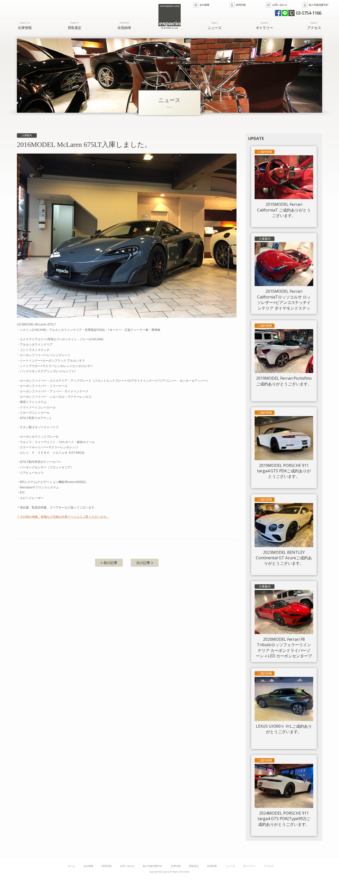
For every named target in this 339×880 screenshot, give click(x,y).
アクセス (314, 25)
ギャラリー (264, 25)
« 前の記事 (109, 562)
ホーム (71, 866)
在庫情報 (25, 25)
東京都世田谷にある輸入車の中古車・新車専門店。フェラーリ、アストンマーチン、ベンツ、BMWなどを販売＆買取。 (169, 16)
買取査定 (75, 25)
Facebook (278, 13)
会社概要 (204, 4)
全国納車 (124, 25)
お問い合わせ (279, 4)
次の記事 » (144, 562)
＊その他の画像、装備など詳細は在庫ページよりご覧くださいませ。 (63, 516)
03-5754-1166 (308, 13)
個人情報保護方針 (319, 4)
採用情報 (241, 4)
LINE (285, 13)
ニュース (215, 25)
